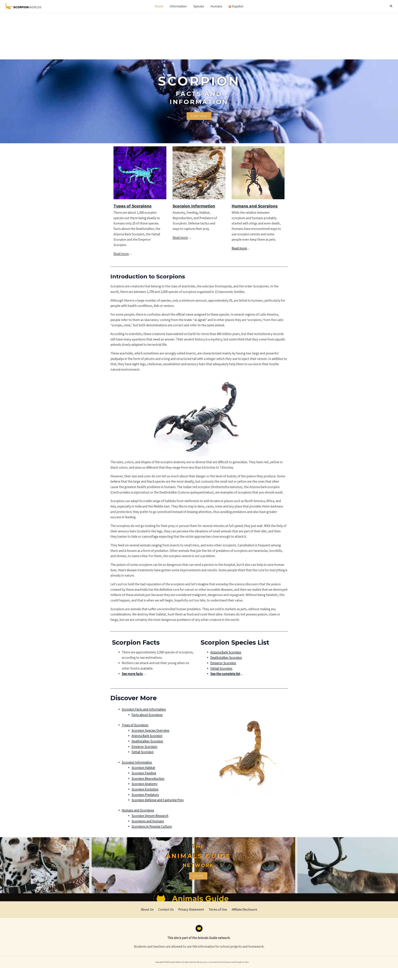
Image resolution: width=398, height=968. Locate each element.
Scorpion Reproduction (148, 778)
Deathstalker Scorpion (226, 657)
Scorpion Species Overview (150, 730)
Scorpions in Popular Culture (152, 826)
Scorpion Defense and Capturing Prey (158, 800)
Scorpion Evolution (145, 789)
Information (194, 206)
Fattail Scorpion (221, 668)
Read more (239, 248)
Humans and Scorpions (255, 206)
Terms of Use (218, 909)
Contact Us (166, 909)
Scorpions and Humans (148, 821)
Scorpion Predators (145, 795)
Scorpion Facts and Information (144, 709)
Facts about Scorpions (147, 715)
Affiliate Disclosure (244, 909)
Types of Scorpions (132, 206)
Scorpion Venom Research (150, 816)
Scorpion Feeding (144, 773)
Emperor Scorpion (223, 663)
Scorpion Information (137, 762)
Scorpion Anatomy (144, 784)
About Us (147, 909)
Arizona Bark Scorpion (225, 652)
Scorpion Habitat (143, 768)
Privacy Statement (191, 909)
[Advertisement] (199, 36)
